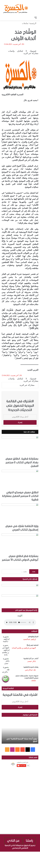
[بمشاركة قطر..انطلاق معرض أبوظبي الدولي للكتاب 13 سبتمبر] (20, 544)
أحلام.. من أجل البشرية (31, 658)
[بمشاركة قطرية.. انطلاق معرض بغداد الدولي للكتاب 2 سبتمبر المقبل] (20, 446)
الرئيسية (33, 23)
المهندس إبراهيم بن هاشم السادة (24, 648)
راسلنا (29, 840)
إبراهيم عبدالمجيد (29, 639)
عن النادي (13, 840)
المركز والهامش (33, 636)
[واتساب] (31, 853)
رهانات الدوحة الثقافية (31, 667)
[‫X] (27, 749)
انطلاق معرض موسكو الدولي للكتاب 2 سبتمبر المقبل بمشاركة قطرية (20, 496)
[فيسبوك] (39, 853)
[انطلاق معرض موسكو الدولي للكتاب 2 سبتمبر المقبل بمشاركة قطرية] (20, 480)
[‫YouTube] (22, 749)
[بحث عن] (4, 17)
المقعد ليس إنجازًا (32, 645)
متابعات (25, 23)
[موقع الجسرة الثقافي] (15, 8)
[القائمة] (35, 17)
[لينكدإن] (35, 853)
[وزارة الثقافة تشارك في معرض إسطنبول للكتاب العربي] (20, 514)
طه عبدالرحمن (30, 670)
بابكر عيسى (31, 661)
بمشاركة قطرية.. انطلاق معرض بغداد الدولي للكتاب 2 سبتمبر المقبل (22, 462)
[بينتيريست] (33, 853)
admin (33, 680)
